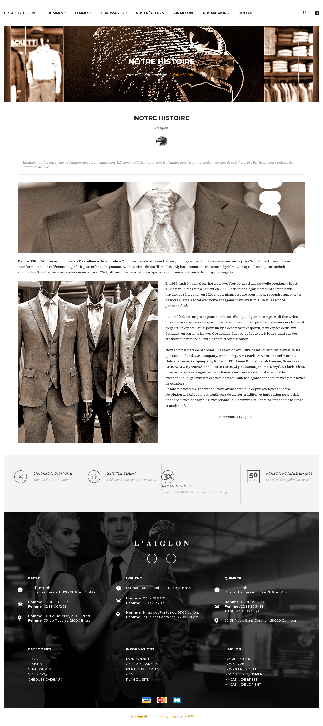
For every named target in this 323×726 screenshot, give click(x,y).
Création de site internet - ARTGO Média (162, 717)
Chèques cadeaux (45, 679)
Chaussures (39, 669)
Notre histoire (238, 659)
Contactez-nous (142, 664)
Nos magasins (156, 75)
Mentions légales (142, 669)
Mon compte (138, 659)
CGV (129, 674)
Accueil (134, 75)
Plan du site (137, 679)
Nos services (237, 664)
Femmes (35, 664)
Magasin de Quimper (243, 674)
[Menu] (304, 13)
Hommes (36, 659)
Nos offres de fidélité (246, 669)
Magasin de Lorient (243, 684)
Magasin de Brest (241, 679)
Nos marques (41, 674)
